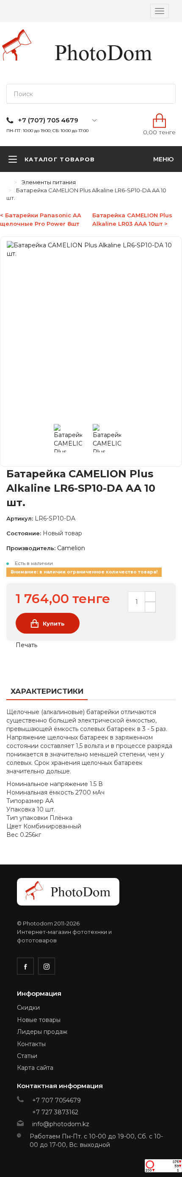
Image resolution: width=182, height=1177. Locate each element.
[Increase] (150, 596)
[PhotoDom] (104, 53)
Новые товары (39, 1020)
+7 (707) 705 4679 (48, 120)
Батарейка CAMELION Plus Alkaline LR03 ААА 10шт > (132, 219)
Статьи (27, 1056)
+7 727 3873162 (55, 1112)
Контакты (31, 1044)
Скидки (28, 1007)
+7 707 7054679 (56, 1100)
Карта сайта (35, 1068)
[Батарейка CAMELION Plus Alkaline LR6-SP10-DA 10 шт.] (73, 440)
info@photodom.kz (60, 1124)
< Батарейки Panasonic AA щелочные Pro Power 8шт (40, 219)
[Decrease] (150, 607)
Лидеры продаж (42, 1032)
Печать (25, 645)
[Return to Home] (8, 182)
